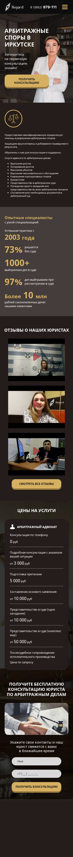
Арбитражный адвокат (37, 527)
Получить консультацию (26, 81)
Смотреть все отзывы (36, 484)
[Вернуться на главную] (14, 7)
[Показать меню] (64, 7)
